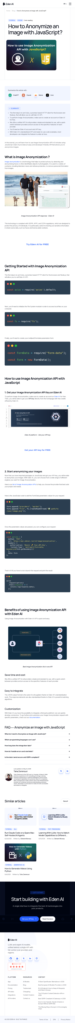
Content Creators (28, 995)
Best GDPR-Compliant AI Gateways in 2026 (52, 998)
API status (11, 991)
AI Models (26, 981)
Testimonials (27, 988)
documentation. (34, 717)
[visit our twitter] (24, 958)
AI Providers (12, 998)
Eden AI (57, 396)
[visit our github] (11, 958)
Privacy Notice (65, 1019)
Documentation (13, 985)
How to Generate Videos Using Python (18, 869)
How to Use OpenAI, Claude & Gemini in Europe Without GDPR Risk (51, 1002)
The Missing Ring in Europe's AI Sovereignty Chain (52, 1008)
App (9, 981)
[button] (65, 3)
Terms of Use (43, 1019)
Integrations (11, 995)
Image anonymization (12, 162)
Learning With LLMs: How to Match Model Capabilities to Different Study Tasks (54, 834)
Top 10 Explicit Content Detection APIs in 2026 (51, 994)
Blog (24, 985)
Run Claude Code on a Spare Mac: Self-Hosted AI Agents (20, 834)
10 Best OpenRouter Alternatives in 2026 (51, 981)
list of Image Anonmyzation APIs (24, 484)
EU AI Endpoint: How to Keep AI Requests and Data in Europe (51, 989)
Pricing (10, 988)
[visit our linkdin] (30, 958)
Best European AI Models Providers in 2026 (52, 985)
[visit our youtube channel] (17, 958)
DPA (54, 1019)
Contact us (26, 998)
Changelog (26, 991)
